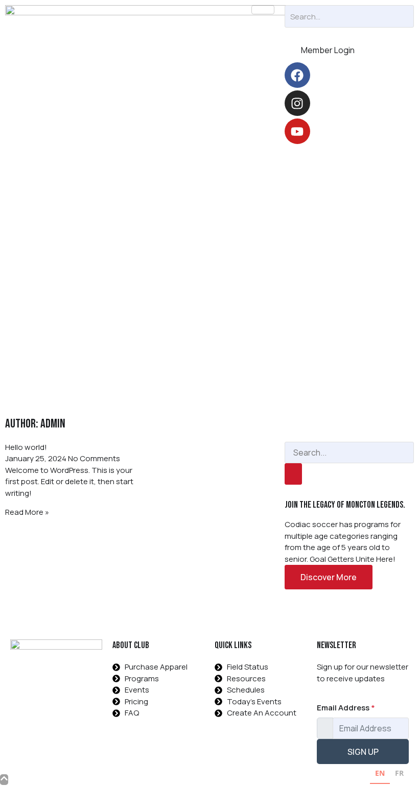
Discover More (328, 577)
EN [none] (380, 773)
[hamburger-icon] (262, 9)
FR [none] (399, 773)
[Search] (293, 474)
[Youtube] (297, 131)
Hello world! (26, 447)
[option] (399, 774)
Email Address (346, 707)
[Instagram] (297, 103)
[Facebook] (297, 75)
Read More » (27, 512)
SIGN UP (363, 751)
